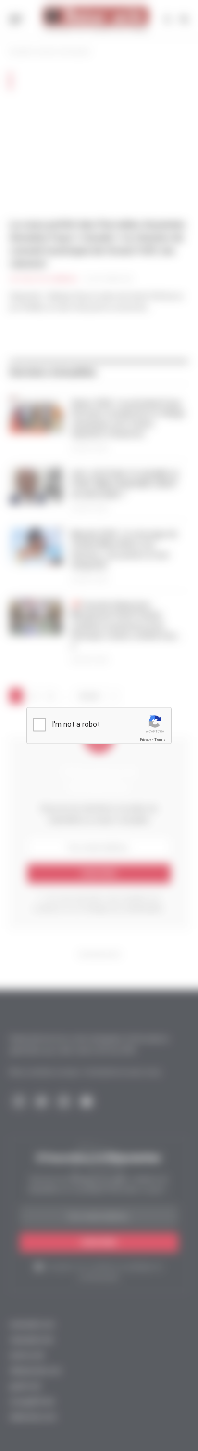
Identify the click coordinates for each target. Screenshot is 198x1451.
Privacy (145, 739)
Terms (160, 739)
